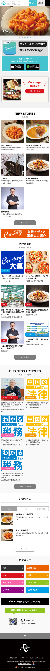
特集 (4, 568)
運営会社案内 (13, 658)
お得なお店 (31, 568)
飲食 (4, 575)
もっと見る (25, 223)
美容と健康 (7, 583)
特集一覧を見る (35, 91)
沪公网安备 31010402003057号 (28, 667)
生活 (29, 575)
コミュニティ (32, 583)
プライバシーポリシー (28, 658)
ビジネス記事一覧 (25, 486)
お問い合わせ (39, 658)
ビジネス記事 (32, 590)
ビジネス (6, 590)
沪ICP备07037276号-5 (24, 664)
